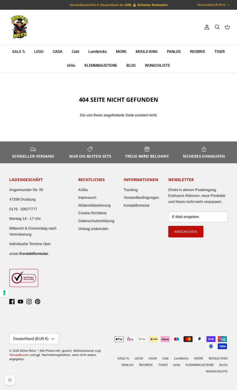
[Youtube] (20, 301)
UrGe (71, 65)
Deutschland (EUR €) (211, 4)
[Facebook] (12, 301)
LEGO (39, 51)
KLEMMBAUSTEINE (100, 65)
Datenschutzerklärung (96, 221)
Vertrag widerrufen (93, 229)
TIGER (219, 51)
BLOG (131, 65)
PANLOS (174, 51)
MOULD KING (147, 51)
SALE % (18, 51)
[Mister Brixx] (19, 27)
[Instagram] (29, 301)
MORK (121, 51)
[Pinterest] (37, 301)
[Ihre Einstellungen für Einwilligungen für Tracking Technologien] (4, 292)
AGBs (83, 190)
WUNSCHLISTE (157, 65)
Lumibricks (97, 51)
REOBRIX (197, 51)
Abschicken (185, 231)
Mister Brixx (28, 350)
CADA (57, 51)
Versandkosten (19, 355)
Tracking (131, 190)
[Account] (206, 27)
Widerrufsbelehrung (94, 205)
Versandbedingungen (141, 197)
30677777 (29, 209)
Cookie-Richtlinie (92, 213)
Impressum (87, 197)
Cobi (75, 51)
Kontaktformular (137, 205)
